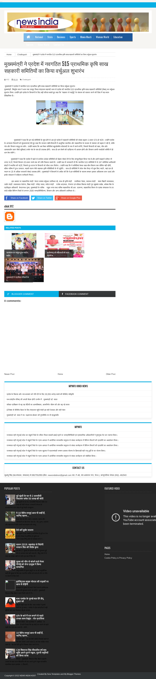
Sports (73, 37)
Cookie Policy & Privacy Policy (118, 558)
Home (60, 374)
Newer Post (9, 374)
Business (61, 37)
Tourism (29, 44)
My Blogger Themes (72, 674)
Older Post (110, 374)
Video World (43, 44)
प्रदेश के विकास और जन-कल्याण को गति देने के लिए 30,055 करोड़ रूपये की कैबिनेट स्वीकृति (40, 394)
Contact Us (59, 44)
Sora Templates (53, 674)
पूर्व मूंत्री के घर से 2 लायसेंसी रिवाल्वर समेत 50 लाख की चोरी (29, 497)
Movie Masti (86, 37)
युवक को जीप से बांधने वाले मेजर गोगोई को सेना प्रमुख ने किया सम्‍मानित (30, 564)
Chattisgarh (26, 79)
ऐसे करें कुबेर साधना (24, 530)
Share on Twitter (44, 198)
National (39, 37)
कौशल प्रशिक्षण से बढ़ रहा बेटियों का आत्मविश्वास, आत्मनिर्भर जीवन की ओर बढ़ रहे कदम (38, 404)
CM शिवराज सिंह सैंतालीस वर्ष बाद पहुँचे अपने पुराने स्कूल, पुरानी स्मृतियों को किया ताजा (32, 653)
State (50, 37)
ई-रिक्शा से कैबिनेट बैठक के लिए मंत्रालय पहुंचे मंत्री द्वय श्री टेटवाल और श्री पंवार (36, 410)
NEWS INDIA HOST (28, 676)
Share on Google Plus (70, 198)
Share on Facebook (19, 198)
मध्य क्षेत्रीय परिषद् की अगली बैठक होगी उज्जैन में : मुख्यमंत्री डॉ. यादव (32, 399)
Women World (102, 37)
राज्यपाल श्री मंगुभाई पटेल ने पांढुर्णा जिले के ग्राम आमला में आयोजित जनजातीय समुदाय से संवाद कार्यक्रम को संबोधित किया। (51, 456)
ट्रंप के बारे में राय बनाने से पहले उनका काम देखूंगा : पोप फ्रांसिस (30, 617)
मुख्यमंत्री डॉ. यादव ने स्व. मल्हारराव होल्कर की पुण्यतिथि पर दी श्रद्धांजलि (33, 415)
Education (117, 37)
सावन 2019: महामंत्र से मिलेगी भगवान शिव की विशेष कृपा (29, 546)
